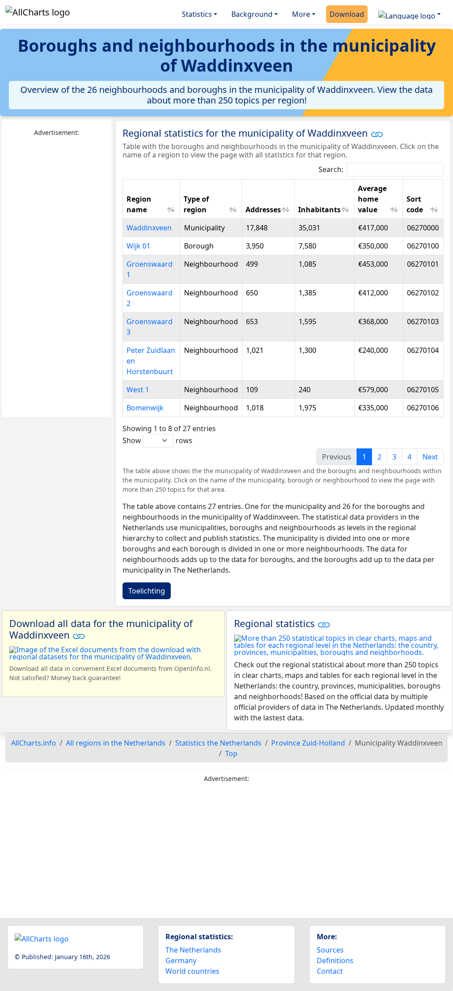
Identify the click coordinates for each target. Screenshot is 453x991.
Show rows (157, 440)
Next (430, 457)
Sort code (415, 204)
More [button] (301, 14)
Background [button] (252, 14)
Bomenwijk (145, 408)
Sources (330, 950)
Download (347, 14)
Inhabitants (319, 209)
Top (231, 753)
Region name (139, 204)
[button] (409, 14)
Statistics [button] (197, 14)
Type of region (196, 204)
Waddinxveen (149, 228)
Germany (180, 960)
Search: (331, 169)
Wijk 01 (138, 246)
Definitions (335, 960)
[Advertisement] (56, 277)
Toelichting (146, 591)
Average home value (372, 199)
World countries (192, 971)
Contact (330, 971)
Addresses (263, 209)
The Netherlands (193, 950)
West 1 (138, 389)
